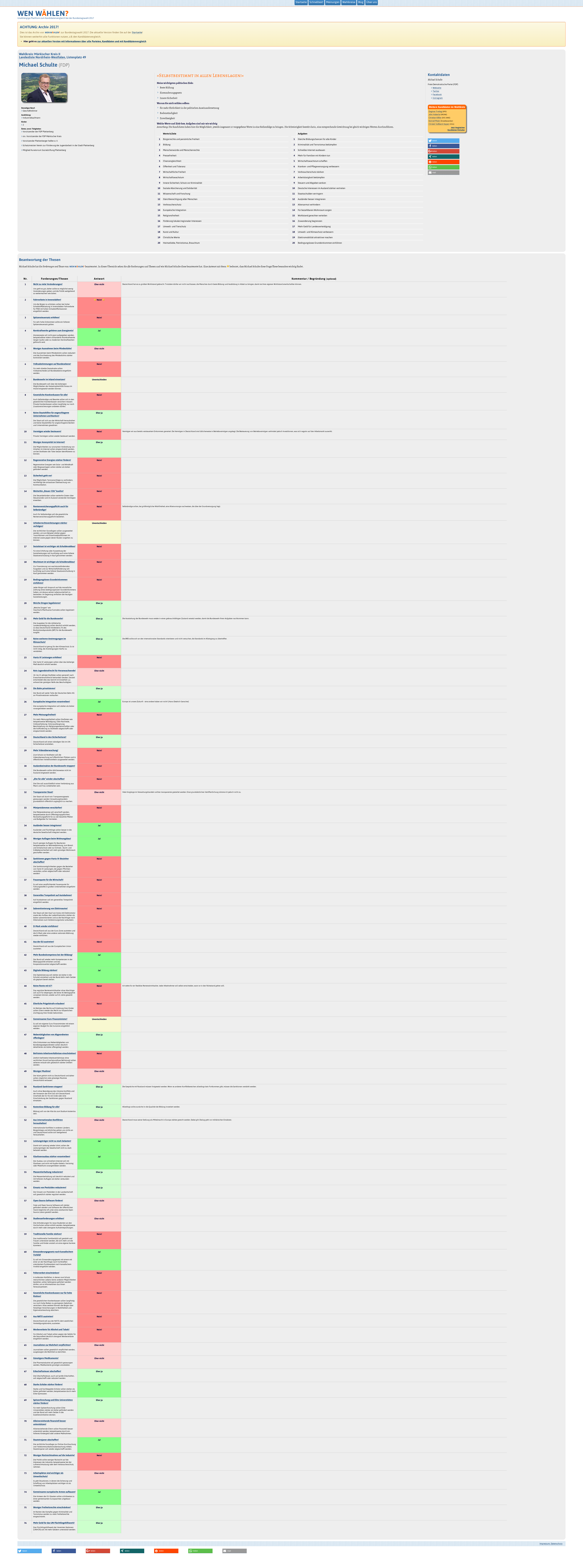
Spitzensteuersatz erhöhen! (46, 317)
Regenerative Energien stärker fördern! (52, 460)
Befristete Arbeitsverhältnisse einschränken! (54, 1053)
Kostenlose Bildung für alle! (46, 1107)
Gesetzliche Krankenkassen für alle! (50, 395)
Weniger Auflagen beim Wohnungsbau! (52, 838)
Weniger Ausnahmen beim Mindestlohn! (52, 348)
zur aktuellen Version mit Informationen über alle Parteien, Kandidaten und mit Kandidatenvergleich (91, 41)
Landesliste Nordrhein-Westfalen (42, 57)
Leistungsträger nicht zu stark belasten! (52, 1141)
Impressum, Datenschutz (551, 1543)
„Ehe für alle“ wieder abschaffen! (49, 779)
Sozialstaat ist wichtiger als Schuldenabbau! (54, 546)
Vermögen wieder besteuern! (47, 431)
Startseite (137, 32)
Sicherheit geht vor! (42, 475)
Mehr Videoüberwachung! (45, 750)
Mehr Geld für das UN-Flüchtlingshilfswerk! (54, 1523)
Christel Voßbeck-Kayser (439, 124)
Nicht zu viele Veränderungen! (47, 284)
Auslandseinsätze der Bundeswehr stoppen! (54, 766)
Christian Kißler (435, 117)
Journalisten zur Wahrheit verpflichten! (52, 1345)
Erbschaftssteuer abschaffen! (47, 1371)
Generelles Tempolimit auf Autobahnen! (52, 895)
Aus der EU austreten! (43, 941)
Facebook (437, 94)
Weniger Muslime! (42, 1071)
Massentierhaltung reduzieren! (48, 1172)
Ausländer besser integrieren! (47, 825)
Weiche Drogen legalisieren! (47, 603)
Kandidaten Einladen (456, 130)
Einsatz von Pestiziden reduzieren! (49, 1187)
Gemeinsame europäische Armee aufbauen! (54, 1492)
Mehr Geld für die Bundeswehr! (48, 618)
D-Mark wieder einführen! (45, 926)
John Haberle (434, 114)
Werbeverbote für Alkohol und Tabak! (51, 1329)
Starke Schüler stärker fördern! (48, 1384)
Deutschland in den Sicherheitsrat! (49, 737)
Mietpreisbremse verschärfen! (47, 807)
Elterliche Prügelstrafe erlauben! (49, 1003)
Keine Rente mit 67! (42, 986)
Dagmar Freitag (435, 111)
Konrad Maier (434, 121)
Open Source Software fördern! (48, 1200)
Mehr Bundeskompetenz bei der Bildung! (52, 955)
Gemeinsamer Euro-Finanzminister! (50, 1019)
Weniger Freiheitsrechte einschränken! (52, 1507)
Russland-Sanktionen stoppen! (47, 1086)
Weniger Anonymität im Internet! (49, 442)
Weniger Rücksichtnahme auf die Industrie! (54, 1455)
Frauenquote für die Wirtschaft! (48, 880)
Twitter (436, 91)
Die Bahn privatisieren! (44, 688)
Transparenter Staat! (43, 792)
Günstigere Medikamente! (45, 1358)
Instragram (438, 98)
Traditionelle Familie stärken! (47, 1234)
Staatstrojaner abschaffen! (46, 1440)
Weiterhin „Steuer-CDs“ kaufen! (48, 491)
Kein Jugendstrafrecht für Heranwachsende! (54, 670)
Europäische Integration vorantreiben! (51, 701)
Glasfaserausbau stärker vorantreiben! (51, 1156)
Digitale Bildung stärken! (45, 970)
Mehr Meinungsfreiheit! (44, 714)
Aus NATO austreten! (43, 1316)
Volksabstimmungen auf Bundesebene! (52, 364)
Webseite (437, 88)
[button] (443, 140)
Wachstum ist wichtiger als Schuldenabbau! (54, 562)
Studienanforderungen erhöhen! (48, 1218)
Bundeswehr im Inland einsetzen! (49, 379)
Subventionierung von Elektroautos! (50, 908)
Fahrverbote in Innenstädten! (47, 299)
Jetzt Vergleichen (458, 128)
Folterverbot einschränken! (46, 1273)
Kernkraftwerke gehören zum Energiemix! (53, 330)
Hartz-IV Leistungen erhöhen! (47, 657)
